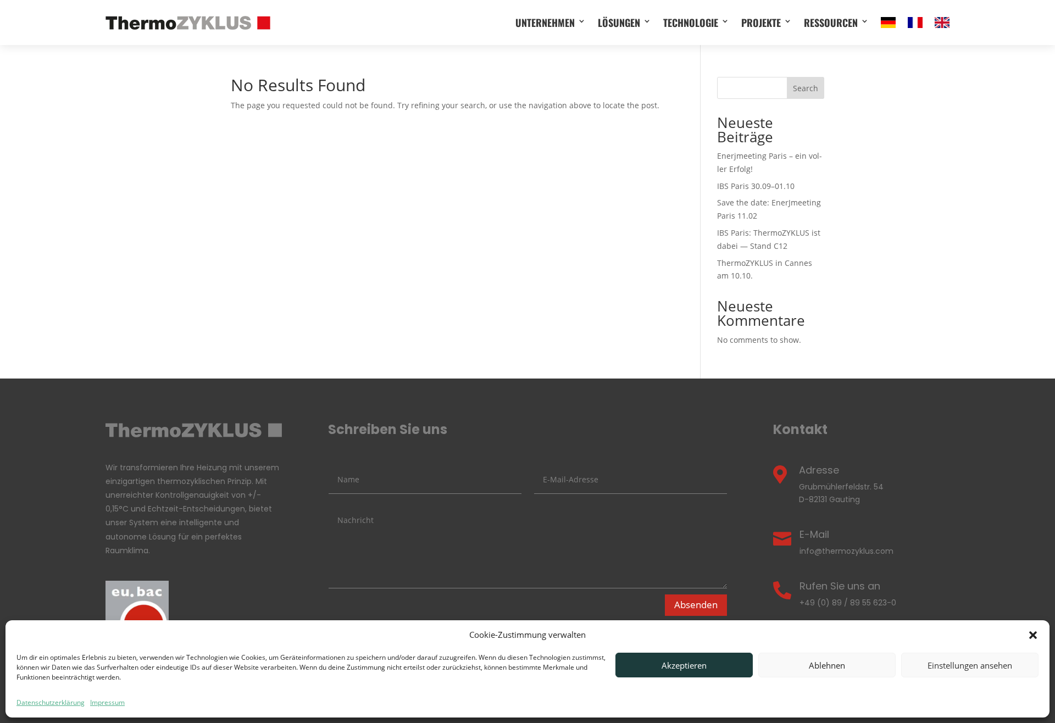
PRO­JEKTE (761, 22)
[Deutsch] (888, 22)
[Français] (915, 22)
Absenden (696, 604)
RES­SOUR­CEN (831, 22)
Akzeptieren (684, 665)
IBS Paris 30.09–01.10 (756, 186)
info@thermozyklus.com (846, 551)
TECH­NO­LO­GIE (690, 22)
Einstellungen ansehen (970, 665)
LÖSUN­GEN (619, 22)
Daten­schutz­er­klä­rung (50, 702)
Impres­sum (107, 702)
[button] (1033, 635)
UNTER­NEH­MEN (545, 22)
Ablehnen (827, 665)
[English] (942, 22)
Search (805, 88)
